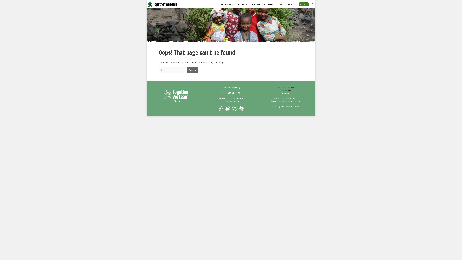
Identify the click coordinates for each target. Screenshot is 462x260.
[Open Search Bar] (312, 4)
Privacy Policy (285, 90)
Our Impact (255, 4)
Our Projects (225, 4)
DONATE (304, 4)
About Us (240, 4)
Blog (281, 4)
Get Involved (268, 4)
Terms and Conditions (285, 87)
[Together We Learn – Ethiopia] (163, 4)
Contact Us (291, 4)
